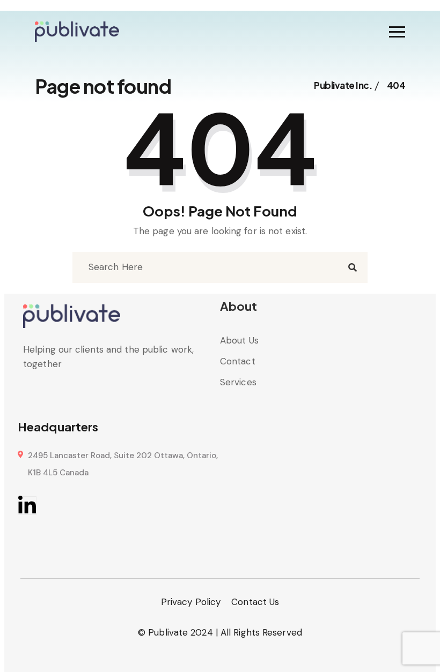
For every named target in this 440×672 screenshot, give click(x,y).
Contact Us (255, 602)
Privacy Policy (191, 602)
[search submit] (352, 267)
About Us (239, 340)
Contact (237, 361)
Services (238, 382)
